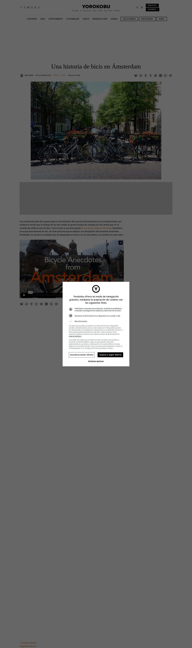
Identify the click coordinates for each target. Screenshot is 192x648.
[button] (96, 321)
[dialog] (96, 324)
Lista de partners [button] (75, 336)
